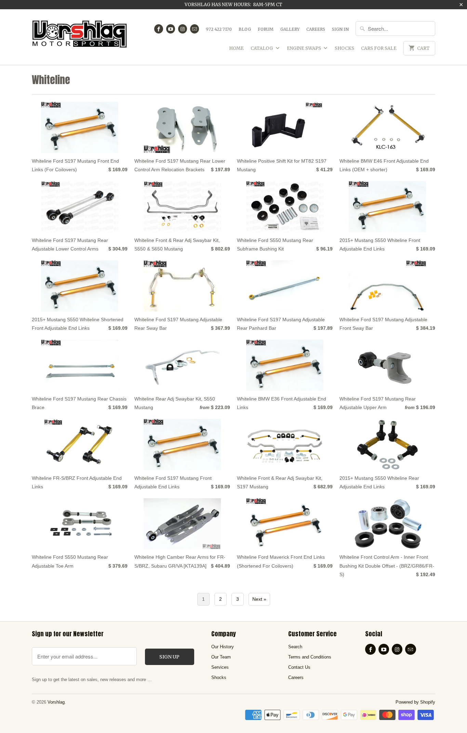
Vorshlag (56, 702)
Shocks (344, 48)
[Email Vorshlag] (194, 28)
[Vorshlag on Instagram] (182, 28)
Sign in (340, 29)
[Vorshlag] (80, 37)
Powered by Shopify (415, 702)
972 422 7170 (219, 29)
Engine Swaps (304, 48)
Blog (245, 29)
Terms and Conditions (309, 657)
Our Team (221, 657)
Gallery (289, 29)
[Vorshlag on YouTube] (170, 28)
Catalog (262, 48)
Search (295, 646)
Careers (315, 29)
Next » (259, 599)
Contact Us (299, 667)
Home (236, 48)
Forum (265, 29)
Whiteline (51, 79)
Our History (222, 646)
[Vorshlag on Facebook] (158, 28)
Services (220, 667)
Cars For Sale (379, 48)
